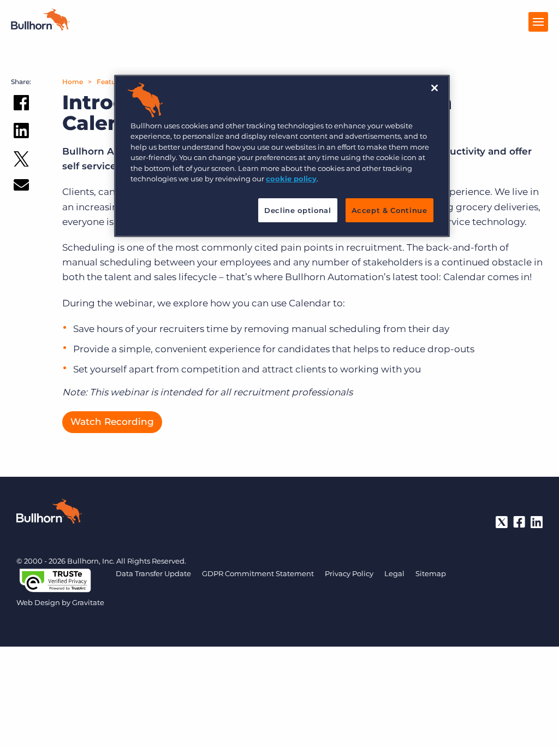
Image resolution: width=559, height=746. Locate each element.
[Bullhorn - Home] (49, 513)
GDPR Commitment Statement (258, 573)
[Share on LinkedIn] (21, 133)
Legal (394, 573)
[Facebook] (519, 522)
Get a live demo (279, 735)
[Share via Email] (21, 187)
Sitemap (430, 573)
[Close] (435, 88)
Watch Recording (112, 421)
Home (72, 82)
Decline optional (297, 210)
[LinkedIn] (537, 522)
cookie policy (291, 178)
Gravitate (88, 602)
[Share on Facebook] (21, 105)
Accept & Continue (389, 210)
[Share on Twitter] (21, 161)
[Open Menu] (538, 22)
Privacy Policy (349, 573)
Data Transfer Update (153, 573)
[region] (281, 156)
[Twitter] (502, 522)
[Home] (40, 27)
